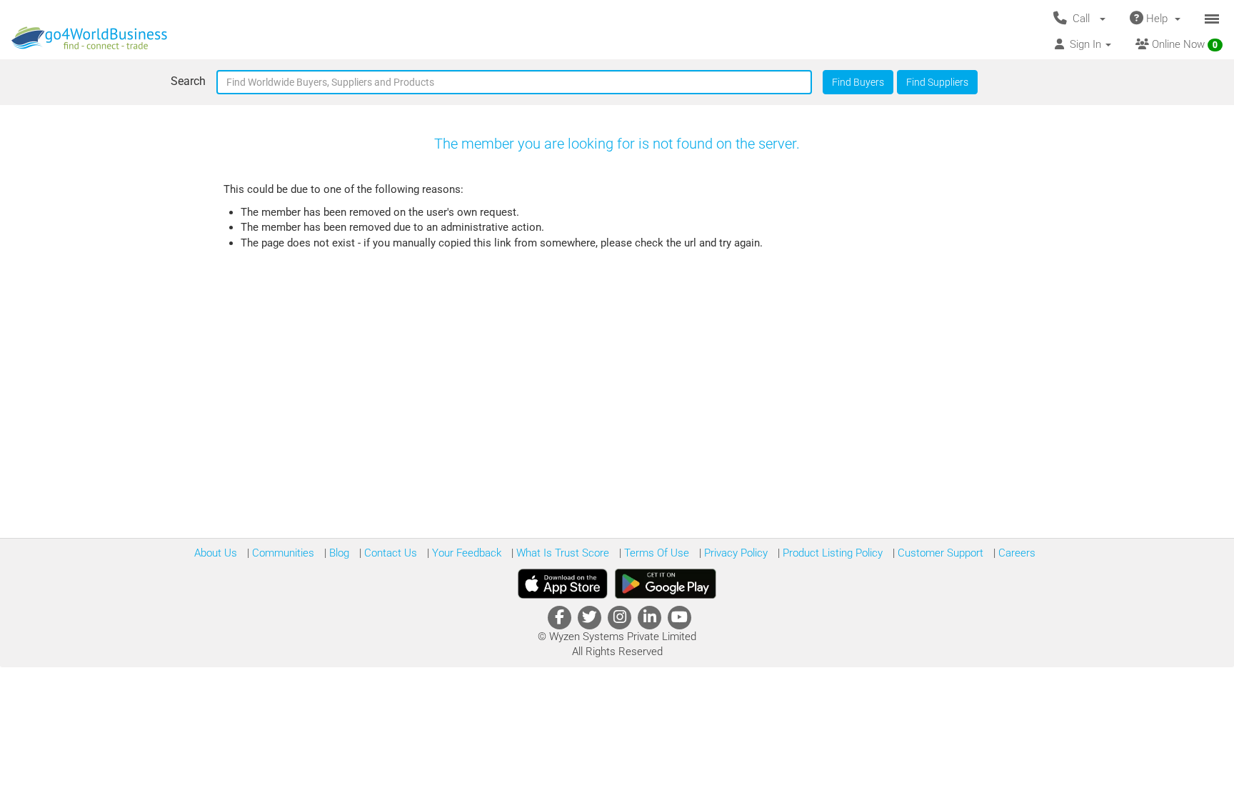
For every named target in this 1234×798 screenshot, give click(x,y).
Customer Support (939, 553)
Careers (1015, 553)
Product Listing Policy (831, 553)
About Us (215, 553)
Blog (337, 553)
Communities (281, 553)
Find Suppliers (937, 82)
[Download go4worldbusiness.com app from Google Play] (665, 584)
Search (188, 81)
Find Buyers (858, 82)
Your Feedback (465, 553)
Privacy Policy (734, 553)
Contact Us (389, 553)
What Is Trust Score (561, 553)
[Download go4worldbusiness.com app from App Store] (563, 584)
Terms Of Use (655, 553)
